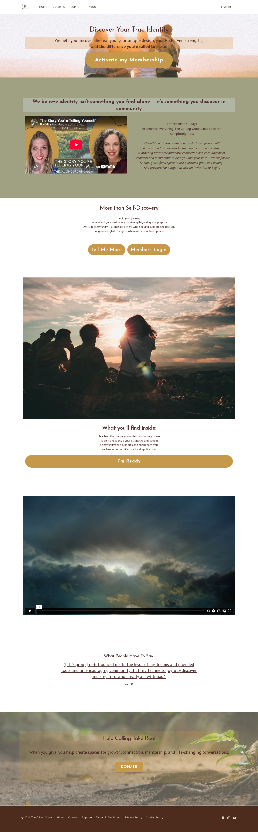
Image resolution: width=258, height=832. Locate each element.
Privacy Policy (133, 817)
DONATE (129, 767)
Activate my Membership (129, 60)
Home (60, 817)
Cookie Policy (154, 817)
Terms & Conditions (108, 817)
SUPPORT (77, 7)
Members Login (149, 249)
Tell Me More (106, 249)
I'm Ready (129, 461)
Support (87, 817)
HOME (43, 7)
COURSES (59, 7)
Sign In (226, 6)
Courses (73, 817)
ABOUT (93, 7)
